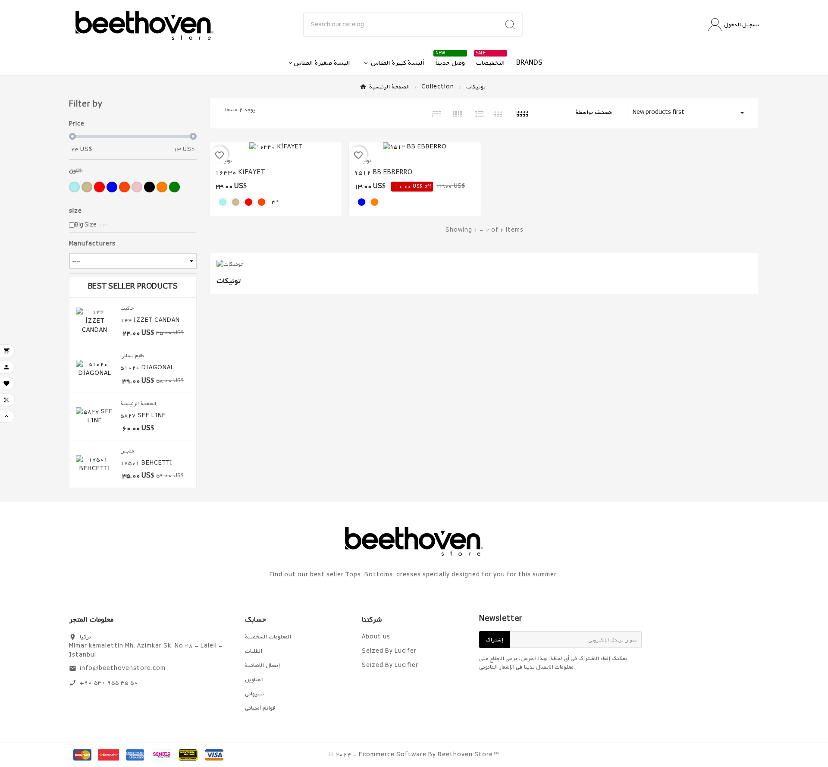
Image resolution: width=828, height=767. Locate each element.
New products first (690, 112)
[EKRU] (87, 187)
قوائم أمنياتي (260, 708)
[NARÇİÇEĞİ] (124, 187)
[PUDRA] (137, 187)
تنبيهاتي (254, 693)
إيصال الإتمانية (262, 665)
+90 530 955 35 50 (109, 682)
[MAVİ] (112, 187)
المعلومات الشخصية (268, 636)
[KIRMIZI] (99, 187)
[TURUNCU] (162, 187)
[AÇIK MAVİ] (74, 187)
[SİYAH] (149, 187)
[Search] (510, 24)
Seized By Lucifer (389, 651)
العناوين (254, 679)
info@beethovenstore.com (123, 668)
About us (376, 636)
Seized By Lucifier (390, 665)
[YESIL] (174, 187)
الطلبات (253, 651)
